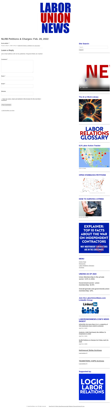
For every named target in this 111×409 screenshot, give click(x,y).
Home (50, 406)
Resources (82, 264)
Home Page (82, 262)
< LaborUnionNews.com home (7, 110)
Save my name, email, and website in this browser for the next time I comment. (21, 99)
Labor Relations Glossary (86, 265)
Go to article (4, 43)
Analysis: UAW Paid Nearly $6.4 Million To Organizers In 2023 (92, 333)
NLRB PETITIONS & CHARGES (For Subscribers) (29, 45)
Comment (4, 59)
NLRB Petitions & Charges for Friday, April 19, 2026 (94, 340)
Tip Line (82, 406)
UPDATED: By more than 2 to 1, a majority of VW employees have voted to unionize (93, 325)
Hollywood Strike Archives (90, 350)
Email (3, 83)
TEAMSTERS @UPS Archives (91, 361)
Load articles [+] (83, 353)
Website (3, 91)
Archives (81, 267)
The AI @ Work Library (56, 406)
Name (3, 76)
